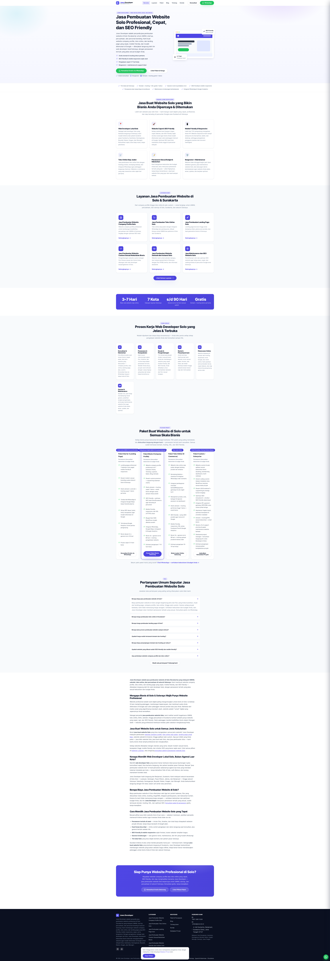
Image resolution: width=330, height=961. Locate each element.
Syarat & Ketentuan (201, 958)
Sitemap (191, 958)
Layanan (154, 3)
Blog (167, 3)
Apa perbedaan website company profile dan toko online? (150, 656)
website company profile (153, 734)
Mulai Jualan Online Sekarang (177, 554)
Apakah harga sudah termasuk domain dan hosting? (149, 636)
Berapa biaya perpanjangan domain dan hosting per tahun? (151, 643)
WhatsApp (208, 3)
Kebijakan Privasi (175, 931)
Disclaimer (211, 958)
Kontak (182, 3)
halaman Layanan (137, 750)
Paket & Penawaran (176, 918)
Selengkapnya (124, 238)
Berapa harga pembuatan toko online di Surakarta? (148, 617)
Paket (161, 3)
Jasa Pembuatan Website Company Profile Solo (129, 223)
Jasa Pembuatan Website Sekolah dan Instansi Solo (162, 254)
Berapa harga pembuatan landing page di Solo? (147, 623)
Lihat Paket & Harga (158, 71)
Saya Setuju (149, 956)
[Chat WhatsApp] (325, 956)
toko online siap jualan (170, 734)
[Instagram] (117, 949)
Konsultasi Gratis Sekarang (156, 890)
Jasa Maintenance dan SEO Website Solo (196, 254)
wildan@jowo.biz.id (198, 924)
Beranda (146, 3)
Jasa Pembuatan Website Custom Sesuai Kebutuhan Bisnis (132, 254)
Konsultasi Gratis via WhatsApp (132, 71)
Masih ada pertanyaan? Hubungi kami (165, 663)
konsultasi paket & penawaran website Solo (170, 750)
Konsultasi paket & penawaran (175, 803)
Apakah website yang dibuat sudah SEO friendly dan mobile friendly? (154, 649)
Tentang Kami (174, 924)
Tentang (174, 3)
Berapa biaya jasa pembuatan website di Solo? (147, 599)
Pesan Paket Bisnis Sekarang (152, 553)
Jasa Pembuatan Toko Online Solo (163, 223)
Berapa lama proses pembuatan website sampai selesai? (150, 630)
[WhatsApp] (121, 949)
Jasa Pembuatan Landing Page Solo (197, 223)
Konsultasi (193, 3)
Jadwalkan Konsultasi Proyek (203, 554)
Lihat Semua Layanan (163, 278)
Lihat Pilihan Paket (179, 890)
